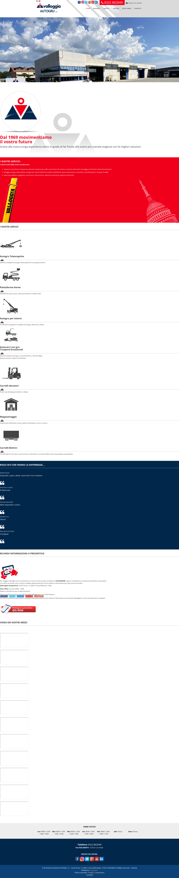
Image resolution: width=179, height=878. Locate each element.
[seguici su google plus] (92, 859)
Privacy (91, 873)
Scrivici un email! (135, 3)
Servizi (106, 8)
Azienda (96, 8)
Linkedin (21, 596)
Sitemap (134, 868)
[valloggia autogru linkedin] (101, 859)
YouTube (29, 596)
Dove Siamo (126, 8)
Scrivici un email (96, 847)
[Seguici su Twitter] (87, 859)
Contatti (137, 8)
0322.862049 (94, 844)
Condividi (89, 875)
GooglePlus (39, 596)
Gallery (116, 8)
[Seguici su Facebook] (77, 859)
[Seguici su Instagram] (82, 859)
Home (88, 8)
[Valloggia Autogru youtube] (97, 859)
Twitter (13, 596)
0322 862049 (113, 2)
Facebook (4, 596)
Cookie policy (99, 873)
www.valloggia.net (34, 594)
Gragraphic (94, 870)
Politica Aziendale (81, 873)
